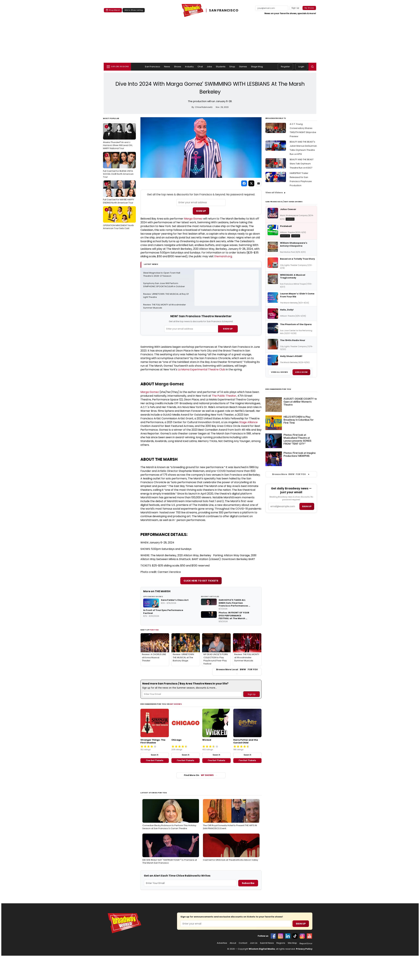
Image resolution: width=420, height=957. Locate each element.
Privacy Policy (304, 948)
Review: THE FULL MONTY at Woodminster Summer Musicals (164, 306)
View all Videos (274, 192)
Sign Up (201, 211)
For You (154, 629)
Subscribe (248, 883)
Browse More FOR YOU (289, 474)
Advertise (222, 943)
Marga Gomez (193, 218)
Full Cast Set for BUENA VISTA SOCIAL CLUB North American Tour (118, 166)
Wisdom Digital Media (262, 948)
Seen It (154, 754)
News (167, 66)
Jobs (209, 66)
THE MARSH (162, 591)
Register (285, 66)
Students (220, 66)
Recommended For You (278, 389)
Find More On (199, 775)
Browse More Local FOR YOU (237, 669)
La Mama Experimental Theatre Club (201, 369)
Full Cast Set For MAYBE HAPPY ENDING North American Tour (118, 193)
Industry (189, 66)
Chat (200, 66)
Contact (243, 943)
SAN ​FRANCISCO (223, 10)
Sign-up (295, 8)
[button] (312, 67)
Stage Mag (257, 66)
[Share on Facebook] (244, 183)
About (233, 943)
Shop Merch (114, 10)
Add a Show (301, 372)
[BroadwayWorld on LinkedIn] (288, 936)
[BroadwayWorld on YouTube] (309, 936)
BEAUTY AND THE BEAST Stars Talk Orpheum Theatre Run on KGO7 (302, 163)
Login (301, 66)
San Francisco (152, 66)
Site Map (292, 943)
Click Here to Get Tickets (201, 580)
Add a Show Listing (134, 10)
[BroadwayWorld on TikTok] (295, 936)
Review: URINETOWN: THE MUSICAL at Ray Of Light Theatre (166, 296)
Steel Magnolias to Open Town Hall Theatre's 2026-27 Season (162, 274)
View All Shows (279, 372)
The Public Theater (224, 396)
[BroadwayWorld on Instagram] (281, 936)
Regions (280, 943)
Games (243, 66)
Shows (177, 66)
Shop (232, 66)
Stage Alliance (248, 422)
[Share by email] (259, 183)
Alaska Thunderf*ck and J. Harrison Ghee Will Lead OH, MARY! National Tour (118, 137)
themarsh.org (223, 256)
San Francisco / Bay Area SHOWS (284, 201)
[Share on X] (251, 183)
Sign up (307, 506)
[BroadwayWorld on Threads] (302, 936)
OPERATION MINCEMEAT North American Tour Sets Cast (118, 219)
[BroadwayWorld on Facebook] (273, 936)
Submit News (267, 943)
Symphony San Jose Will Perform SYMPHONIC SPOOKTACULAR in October (164, 285)
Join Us (253, 943)
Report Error (306, 943)
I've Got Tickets (154, 760)
